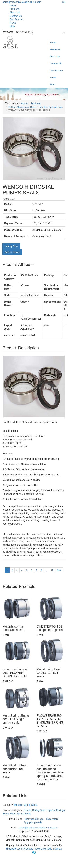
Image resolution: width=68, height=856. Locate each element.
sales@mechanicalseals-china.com (22, 2)
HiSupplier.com (14, 848)
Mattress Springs (34, 818)
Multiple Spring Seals (51, 107)
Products (14, 9)
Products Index (31, 848)
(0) (63, 2)
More (12, 26)
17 (52, 570)
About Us (15, 12)
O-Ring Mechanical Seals (22, 107)
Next (59, 570)
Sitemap (57, 848)
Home (13, 5)
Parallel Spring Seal (34, 810)
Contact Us (16, 16)
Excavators (52, 818)
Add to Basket (12, 252)
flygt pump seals (33, 822)
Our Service (16, 19)
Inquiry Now (11, 246)
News (13, 23)
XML (50, 848)
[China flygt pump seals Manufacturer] (10, 42)
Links (44, 848)
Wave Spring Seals (20, 813)
